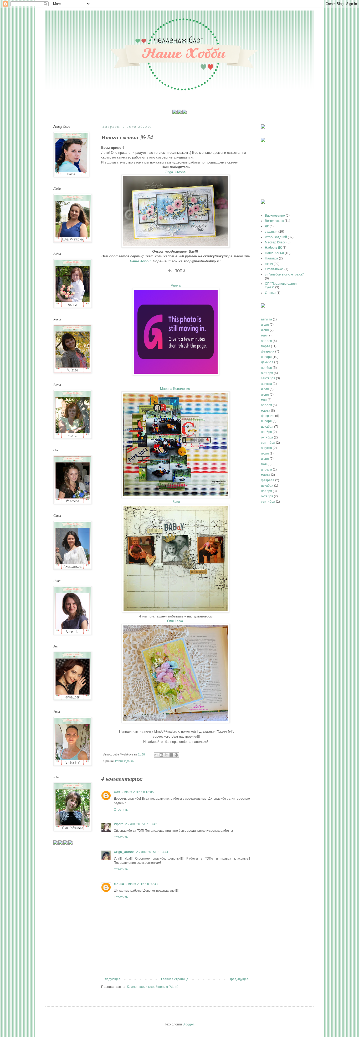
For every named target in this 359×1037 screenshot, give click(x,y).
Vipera (176, 285)
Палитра (271, 258)
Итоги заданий (124, 761)
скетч (269, 264)
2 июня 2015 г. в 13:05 (138, 792)
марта (265, 346)
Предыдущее (239, 979)
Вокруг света (274, 221)
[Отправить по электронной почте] (156, 755)
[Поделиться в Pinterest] (176, 755)
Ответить (121, 809)
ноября (266, 368)
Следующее (111, 979)
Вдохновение (275, 215)
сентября (268, 378)
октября (267, 373)
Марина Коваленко (175, 389)
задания (271, 231)
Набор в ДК (273, 247)
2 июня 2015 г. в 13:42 (141, 824)
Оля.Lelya (175, 621)
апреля (266, 341)
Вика (176, 502)
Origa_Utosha (176, 172)
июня (265, 330)
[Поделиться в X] (166, 755)
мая (264, 335)
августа (266, 319)
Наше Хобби (140, 261)
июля (265, 324)
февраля (267, 351)
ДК (267, 226)
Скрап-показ (274, 269)
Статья (270, 293)
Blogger (188, 1024)
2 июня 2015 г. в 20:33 (142, 884)
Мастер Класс (275, 242)
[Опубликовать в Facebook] (171, 755)
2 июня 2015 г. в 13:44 (152, 852)
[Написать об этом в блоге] (161, 755)
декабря (267, 362)
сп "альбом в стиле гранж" (284, 274)
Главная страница (174, 979)
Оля (117, 792)
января (266, 357)
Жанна (119, 884)
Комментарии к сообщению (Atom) (152, 987)
